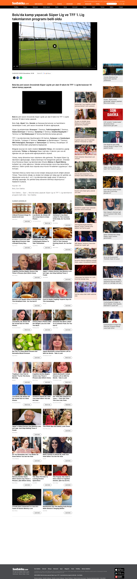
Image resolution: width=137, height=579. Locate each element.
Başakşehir (62, 132)
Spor (61, 568)
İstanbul (55, 132)
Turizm (102, 7)
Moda (65, 7)
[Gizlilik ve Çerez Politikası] (58, 578)
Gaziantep (38, 132)
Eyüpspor (54, 138)
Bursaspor (30, 143)
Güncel (44, 568)
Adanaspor (42, 140)
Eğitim (111, 7)
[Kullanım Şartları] (38, 578)
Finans (25, 7)
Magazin (67, 568)
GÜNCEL (50, 4)
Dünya (49, 568)
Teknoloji (35, 7)
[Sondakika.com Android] (119, 573)
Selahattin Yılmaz (45, 149)
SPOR (79, 4)
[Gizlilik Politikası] (47, 578)
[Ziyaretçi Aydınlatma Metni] (93, 578)
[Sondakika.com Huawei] (119, 576)
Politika (16, 7)
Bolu (14, 117)
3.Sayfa (121, 7)
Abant (22, 123)
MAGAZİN (88, 4)
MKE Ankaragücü (18, 143)
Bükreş (50, 162)
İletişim (24, 574)
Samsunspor (41, 143)
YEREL (98, 4)
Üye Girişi (121, 3)
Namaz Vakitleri (86, 568)
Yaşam (84, 7)
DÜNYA (59, 4)
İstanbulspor (65, 138)
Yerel (72, 568)
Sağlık (93, 7)
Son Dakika (37, 568)
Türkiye (24, 151)
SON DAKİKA (39, 4)
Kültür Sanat (46, 7)
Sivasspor (33, 130)
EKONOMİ (70, 4)
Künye (27, 574)
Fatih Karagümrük (53, 130)
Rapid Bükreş (61, 162)
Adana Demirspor (18, 132)
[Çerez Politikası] (69, 578)
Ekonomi (55, 568)
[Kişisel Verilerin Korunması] (80, 578)
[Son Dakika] (20, 3)
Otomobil (74, 7)
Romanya (33, 151)
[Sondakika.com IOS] (119, 569)
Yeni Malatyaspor (27, 134)
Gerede (32, 123)
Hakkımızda (15, 574)
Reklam (20, 574)
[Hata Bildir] (103, 578)
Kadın (56, 7)
